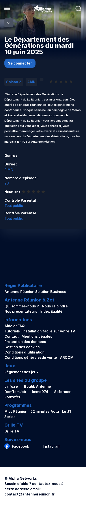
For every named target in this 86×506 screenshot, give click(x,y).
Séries (9, 416)
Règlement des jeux (21, 372)
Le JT (66, 411)
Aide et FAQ (14, 326)
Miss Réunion (15, 411)
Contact (11, 336)
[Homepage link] (43, 8)
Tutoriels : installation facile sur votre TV (39, 331)
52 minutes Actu (44, 411)
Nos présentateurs (20, 311)
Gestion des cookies (22, 347)
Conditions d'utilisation (24, 352)
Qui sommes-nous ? (21, 306)
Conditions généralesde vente (30, 357)
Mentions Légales (37, 336)
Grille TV (11, 431)
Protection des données (25, 341)
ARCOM (66, 357)
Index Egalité (51, 311)
